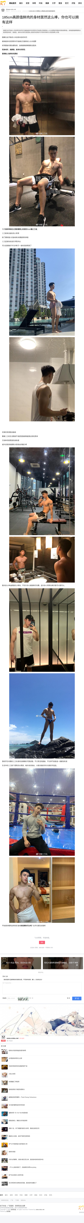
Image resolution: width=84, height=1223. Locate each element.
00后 (30, 11)
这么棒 (41, 11)
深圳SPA (23, 1200)
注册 (6, 976)
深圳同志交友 (5, 1200)
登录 (4, 976)
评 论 (77, 998)
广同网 (17, 1200)
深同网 (8, 1211)
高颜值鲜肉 (52, 11)
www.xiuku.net (13, 1038)
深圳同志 (13, 1209)
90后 (33, 11)
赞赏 (42, 942)
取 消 (68, 998)
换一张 (31, 998)
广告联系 (10, 1206)
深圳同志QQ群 (20, 1206)
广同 (12, 1200)
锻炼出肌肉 (46, 11)
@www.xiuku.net (11, 9)
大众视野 (36, 11)
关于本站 (3, 1206)
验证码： (5, 998)
